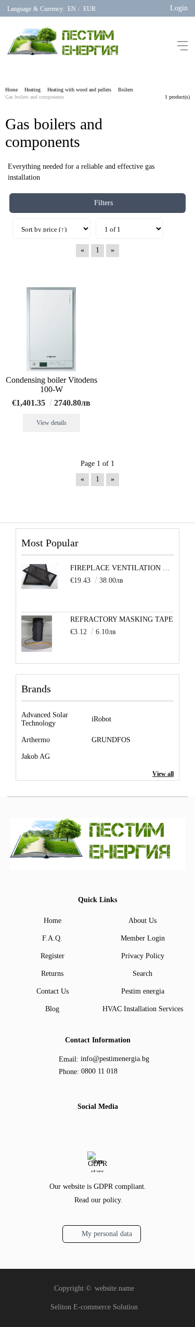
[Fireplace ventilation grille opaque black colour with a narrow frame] (39, 587)
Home (11, 89)
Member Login (143, 938)
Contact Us (52, 991)
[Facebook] (88, 1129)
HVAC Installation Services (142, 1009)
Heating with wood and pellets (79, 89)
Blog (52, 1009)
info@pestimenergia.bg (115, 1059)
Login (179, 8)
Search (142, 973)
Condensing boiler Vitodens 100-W (51, 385)
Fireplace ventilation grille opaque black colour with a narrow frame (122, 568)
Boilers (125, 89)
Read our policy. (98, 1200)
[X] (104, 1128)
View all (163, 774)
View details (51, 422)
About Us (142, 920)
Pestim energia (142, 991)
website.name (114, 1288)
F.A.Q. (52, 938)
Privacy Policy (142, 956)
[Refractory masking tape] (36, 649)
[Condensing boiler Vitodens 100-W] (51, 329)
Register (52, 956)
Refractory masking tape (121, 619)
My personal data (107, 1234)
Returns (52, 973)
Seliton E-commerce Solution (94, 1307)
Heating (32, 89)
